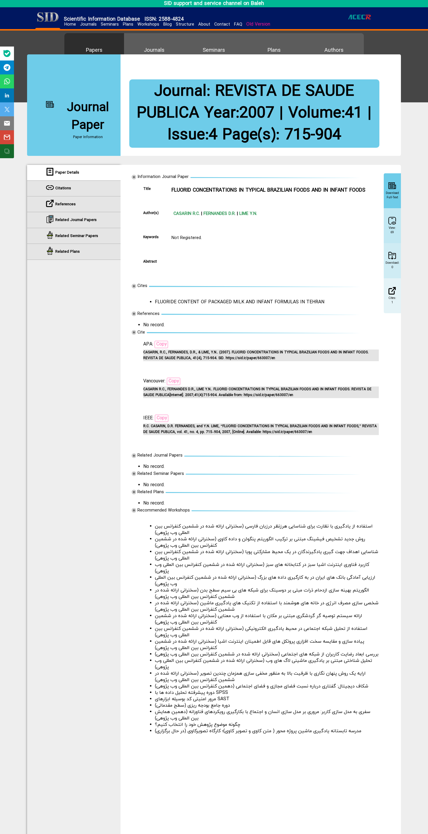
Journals (88, 25)
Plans (128, 25)
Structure (185, 25)
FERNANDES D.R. (219, 214)
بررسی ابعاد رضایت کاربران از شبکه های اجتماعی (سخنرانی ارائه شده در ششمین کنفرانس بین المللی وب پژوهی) (267, 654)
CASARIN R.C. (187, 214)
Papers (94, 50)
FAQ (238, 25)
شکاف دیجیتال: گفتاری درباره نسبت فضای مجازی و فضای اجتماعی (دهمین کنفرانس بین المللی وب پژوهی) (261, 686)
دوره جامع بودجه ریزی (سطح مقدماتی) (192, 705)
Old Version (258, 24)
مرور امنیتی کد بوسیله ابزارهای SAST (192, 699)
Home (70, 25)
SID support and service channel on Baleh (214, 3)
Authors (334, 50)
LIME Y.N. (247, 214)
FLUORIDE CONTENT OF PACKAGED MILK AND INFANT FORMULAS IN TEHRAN (239, 302)
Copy (161, 344)
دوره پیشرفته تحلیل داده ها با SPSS (191, 692)
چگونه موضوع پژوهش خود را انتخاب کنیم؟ (197, 724)
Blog (167, 25)
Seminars (110, 25)
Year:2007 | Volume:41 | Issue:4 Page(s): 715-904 (269, 124)
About (204, 25)
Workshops (148, 25)
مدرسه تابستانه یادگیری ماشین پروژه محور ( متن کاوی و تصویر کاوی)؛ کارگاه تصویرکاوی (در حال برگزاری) (258, 731)
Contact (222, 25)
